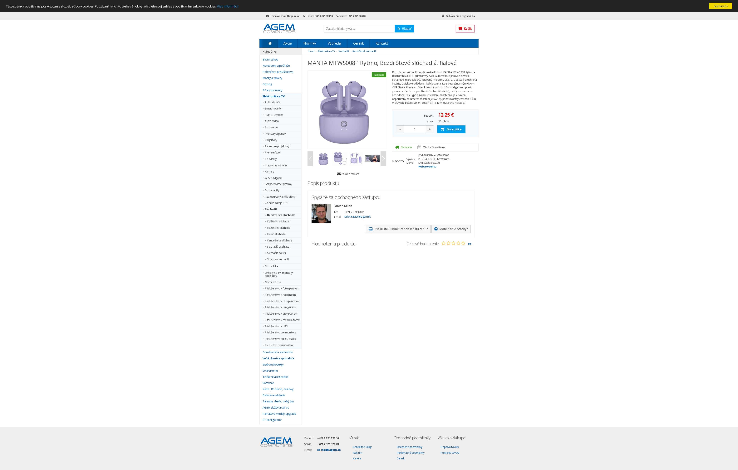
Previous (310, 158)
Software (268, 383)
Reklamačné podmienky (410, 452)
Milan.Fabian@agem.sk (357, 216)
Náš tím (357, 452)
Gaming (267, 84)
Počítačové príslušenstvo (278, 71)
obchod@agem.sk (288, 16)
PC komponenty (272, 90)
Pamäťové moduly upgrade (279, 413)
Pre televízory (272, 152)
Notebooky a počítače (276, 65)
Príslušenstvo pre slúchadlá (280, 339)
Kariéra (357, 458)
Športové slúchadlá (278, 259)
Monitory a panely (275, 133)
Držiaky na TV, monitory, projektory (279, 274)
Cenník (358, 43)
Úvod (311, 51)
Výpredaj (335, 43)
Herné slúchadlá (276, 234)
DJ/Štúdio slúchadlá (278, 221)
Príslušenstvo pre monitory (280, 332)
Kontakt (382, 43)
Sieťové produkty (273, 364)
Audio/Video (272, 121)
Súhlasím (720, 6)
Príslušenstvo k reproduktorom (283, 320)
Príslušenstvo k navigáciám (280, 307)
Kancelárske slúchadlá (280, 240)
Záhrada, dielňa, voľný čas (278, 401)
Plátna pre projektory (277, 146)
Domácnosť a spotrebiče (278, 352)
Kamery (269, 171)
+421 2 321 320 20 (356, 16)
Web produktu (427, 166)
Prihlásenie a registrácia (460, 16)
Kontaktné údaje (362, 447)
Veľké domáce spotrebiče (278, 358)
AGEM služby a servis (276, 407)
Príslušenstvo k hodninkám (280, 295)
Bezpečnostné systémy (278, 184)
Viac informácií (228, 6)
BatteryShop (270, 59)
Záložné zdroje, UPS (276, 203)
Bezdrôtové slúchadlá (281, 215)
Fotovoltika (271, 266)
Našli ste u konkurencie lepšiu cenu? (401, 229)
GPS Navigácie (273, 178)
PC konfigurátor (272, 419)
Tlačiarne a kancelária (275, 376)
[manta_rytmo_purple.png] (347, 109)
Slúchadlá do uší (276, 253)
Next (383, 158)
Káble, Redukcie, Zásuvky (278, 389)
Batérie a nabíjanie (274, 395)
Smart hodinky (273, 108)
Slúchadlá (271, 209)
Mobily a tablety (272, 78)
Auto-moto (271, 127)
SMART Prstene (274, 115)
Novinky (309, 43)
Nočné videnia (273, 282)
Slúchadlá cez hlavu (278, 246)
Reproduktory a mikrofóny (280, 196)
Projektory (271, 140)
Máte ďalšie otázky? (453, 229)
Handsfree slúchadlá (279, 228)
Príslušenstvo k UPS (276, 326)
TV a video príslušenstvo (279, 345)
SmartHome (270, 370)
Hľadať (406, 29)
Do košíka (454, 129)
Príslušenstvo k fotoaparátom (282, 288)
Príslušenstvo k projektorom (281, 313)
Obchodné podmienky (409, 447)
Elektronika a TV (274, 96)
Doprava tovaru (449, 447)
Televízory (271, 159)
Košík (468, 29)
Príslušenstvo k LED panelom (282, 301)
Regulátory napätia (276, 165)
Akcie (287, 43)
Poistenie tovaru (449, 452)
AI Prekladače (273, 102)
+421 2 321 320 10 (323, 16)
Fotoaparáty (272, 190)
